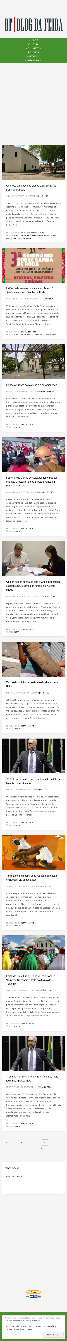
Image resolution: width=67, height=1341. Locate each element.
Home (41, 233)
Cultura (24, 332)
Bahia (16, 235)
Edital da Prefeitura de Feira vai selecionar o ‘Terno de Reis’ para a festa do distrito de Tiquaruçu (30, 980)
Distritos (34, 233)
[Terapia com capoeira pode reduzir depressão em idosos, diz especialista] (33, 852)
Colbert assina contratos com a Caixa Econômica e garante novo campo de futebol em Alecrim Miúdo (33, 586)
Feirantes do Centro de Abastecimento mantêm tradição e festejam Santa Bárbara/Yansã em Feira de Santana (32, 481)
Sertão (55, 334)
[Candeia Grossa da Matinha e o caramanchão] (33, 361)
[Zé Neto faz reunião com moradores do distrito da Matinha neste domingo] (33, 756)
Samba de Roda (45, 334)
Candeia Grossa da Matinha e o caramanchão (31, 385)
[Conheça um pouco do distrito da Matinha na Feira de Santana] (33, 162)
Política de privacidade (22, 1329)
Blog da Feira (47, 391)
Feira (29, 235)
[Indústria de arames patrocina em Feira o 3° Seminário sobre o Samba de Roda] (33, 265)
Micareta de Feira (13, 238)
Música (30, 334)
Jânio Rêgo (43, 196)
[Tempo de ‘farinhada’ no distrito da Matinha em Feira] (33, 659)
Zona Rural (26, 238)
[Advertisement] (33, 104)
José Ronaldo (52, 235)
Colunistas (25, 233)
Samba (36, 334)
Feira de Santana (39, 235)
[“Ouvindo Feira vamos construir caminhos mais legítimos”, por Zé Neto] (33, 1053)
